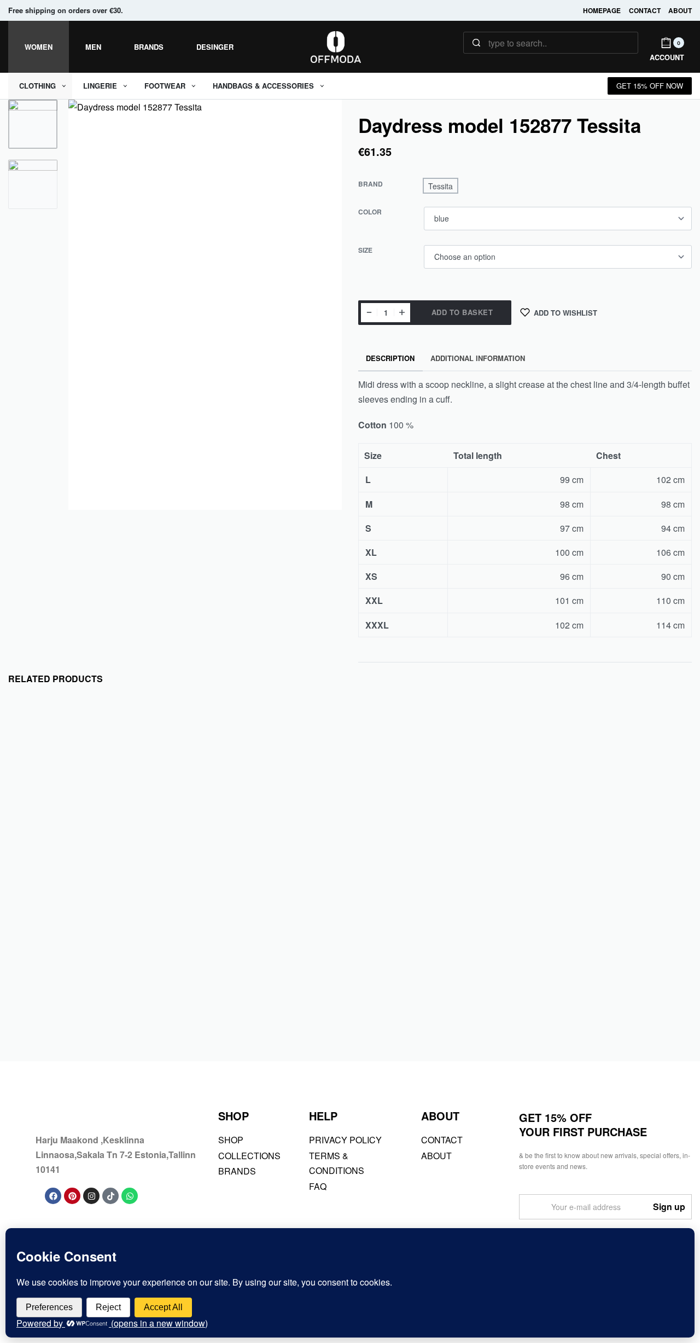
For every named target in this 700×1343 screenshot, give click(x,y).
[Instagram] (91, 1196)
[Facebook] (53, 1196)
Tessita (31, 967)
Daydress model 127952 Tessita (597, 1005)
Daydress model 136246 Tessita (424, 1005)
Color (370, 212)
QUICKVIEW (127, 931)
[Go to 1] (32, 124)
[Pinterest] (72, 1196)
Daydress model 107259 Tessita (250, 1005)
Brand (370, 184)
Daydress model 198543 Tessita (76, 1005)
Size (365, 250)
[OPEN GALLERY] (205, 305)
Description (390, 358)
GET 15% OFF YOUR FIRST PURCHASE (583, 1124)
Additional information (477, 358)
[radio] (440, 186)
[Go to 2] (32, 184)
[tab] (390, 358)
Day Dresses (38, 980)
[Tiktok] (110, 1196)
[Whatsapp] (129, 1196)
